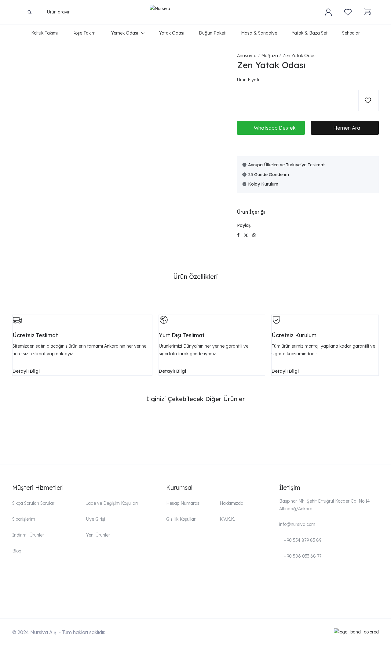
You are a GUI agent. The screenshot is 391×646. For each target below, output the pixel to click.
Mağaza (269, 55)
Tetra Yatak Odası (221, 434)
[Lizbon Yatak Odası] (55, 422)
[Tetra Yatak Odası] (242, 422)
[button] (271, 128)
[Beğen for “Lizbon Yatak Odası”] (94, 423)
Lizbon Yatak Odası (37, 436)
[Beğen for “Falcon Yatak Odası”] (374, 423)
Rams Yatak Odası (129, 436)
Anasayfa (247, 55)
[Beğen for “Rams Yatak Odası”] (188, 423)
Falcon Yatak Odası (317, 436)
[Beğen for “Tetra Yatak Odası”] (281, 423)
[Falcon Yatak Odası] (335, 422)
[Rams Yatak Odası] (148, 422)
